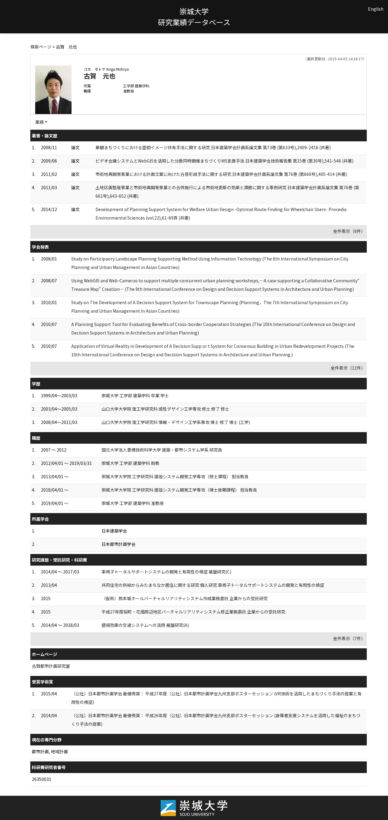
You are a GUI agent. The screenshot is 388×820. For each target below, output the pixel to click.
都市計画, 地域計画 (50, 751)
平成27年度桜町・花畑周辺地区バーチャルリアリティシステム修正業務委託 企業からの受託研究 (193, 612)
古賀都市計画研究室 (51, 666)
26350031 (41, 779)
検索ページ (41, 47)
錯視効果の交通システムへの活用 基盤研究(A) (145, 625)
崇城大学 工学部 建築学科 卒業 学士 (135, 395)
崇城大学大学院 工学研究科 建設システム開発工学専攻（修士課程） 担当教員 (175, 476)
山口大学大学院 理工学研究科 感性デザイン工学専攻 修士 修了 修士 (165, 409)
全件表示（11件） (348, 368)
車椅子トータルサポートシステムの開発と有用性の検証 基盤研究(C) (166, 572)
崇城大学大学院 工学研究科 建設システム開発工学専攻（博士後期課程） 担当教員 (179, 490)
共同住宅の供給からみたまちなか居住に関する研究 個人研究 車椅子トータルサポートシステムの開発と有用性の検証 (213, 585)
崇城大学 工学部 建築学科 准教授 (133, 503)
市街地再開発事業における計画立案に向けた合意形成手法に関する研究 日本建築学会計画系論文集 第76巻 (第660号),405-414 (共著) (221, 174)
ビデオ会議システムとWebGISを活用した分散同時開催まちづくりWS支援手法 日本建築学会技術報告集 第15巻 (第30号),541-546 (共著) (224, 161)
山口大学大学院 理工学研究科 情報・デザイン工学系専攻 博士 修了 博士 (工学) (176, 422)
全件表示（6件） (349, 231)
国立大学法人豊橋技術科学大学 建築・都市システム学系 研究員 (162, 450)
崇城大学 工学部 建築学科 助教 (130, 463)
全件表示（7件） (349, 638)
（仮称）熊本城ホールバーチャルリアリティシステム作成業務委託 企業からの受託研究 (185, 598)
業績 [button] (39, 122)
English (375, 9)
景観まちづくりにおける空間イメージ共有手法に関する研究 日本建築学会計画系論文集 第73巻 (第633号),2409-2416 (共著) (213, 147)
